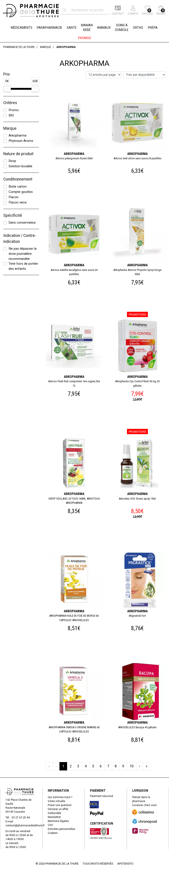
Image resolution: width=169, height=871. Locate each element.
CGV (50, 825)
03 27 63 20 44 (21, 817)
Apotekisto (125, 863)
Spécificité (12, 215)
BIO (11, 115)
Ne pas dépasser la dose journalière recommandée (23, 254)
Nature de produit (18, 154)
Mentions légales (58, 821)
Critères (10, 103)
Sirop (12, 161)
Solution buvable (20, 166)
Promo (14, 110)
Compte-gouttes (21, 192)
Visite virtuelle (56, 801)
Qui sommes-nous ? (60, 797)
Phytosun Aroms (21, 141)
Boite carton (18, 186)
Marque (10, 128)
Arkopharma (17, 135)
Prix (6, 74)
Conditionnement (17, 179)
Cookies (53, 833)
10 (132, 766)
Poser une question (60, 805)
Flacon (13, 197)
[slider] (7, 89)
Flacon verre (18, 202)
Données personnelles (61, 829)
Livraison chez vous (144, 805)
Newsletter (54, 817)
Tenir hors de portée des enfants (23, 266)
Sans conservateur (22, 222)
